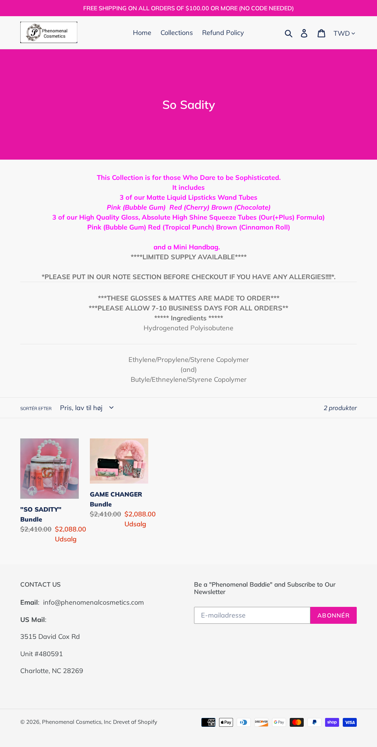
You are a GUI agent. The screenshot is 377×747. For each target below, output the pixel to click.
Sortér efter (36, 408)
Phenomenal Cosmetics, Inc (76, 721)
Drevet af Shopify (135, 721)
